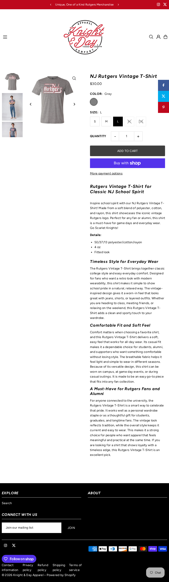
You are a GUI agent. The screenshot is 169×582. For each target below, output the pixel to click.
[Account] (158, 37)
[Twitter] (165, 5)
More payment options (106, 173)
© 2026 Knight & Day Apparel (23, 575)
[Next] (118, 4)
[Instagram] (158, 5)
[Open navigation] (30, 36)
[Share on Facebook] (163, 85)
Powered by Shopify (61, 575)
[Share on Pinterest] (163, 107)
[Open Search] (151, 37)
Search (7, 503)
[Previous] (51, 4)
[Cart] (165, 37)
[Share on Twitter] (163, 96)
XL (129, 121)
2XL (140, 121)
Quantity (98, 136)
